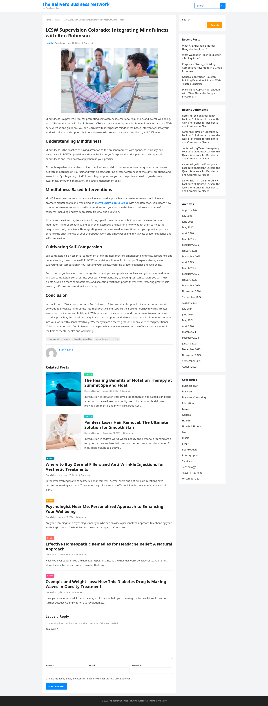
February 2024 (190, 337)
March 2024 (189, 332)
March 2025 (189, 268)
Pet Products (189, 449)
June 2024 (187, 314)
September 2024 (191, 297)
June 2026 (187, 221)
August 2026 (189, 210)
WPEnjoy (162, 700)
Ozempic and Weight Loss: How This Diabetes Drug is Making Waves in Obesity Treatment (106, 584)
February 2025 (190, 274)
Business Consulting (194, 397)
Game (185, 409)
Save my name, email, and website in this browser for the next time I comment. (90, 678)
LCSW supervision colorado (58, 339)
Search (186, 19)
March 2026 (189, 239)
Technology (189, 467)
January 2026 (189, 250)
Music (185, 438)
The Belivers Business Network (75, 4)
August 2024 (189, 303)
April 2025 (188, 262)
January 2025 (189, 279)
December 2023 (191, 349)
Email (93, 665)
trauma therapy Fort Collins (106, 339)
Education (188, 403)
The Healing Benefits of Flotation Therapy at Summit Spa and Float (128, 383)
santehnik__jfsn (191, 180)
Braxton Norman (92, 390)
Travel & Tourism (192, 473)
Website (136, 665)
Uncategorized (190, 478)
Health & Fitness (191, 426)
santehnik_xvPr (191, 164)
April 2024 (188, 326)
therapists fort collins (83, 339)
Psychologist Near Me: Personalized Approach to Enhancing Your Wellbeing (104, 509)
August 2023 (189, 366)
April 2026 (188, 233)
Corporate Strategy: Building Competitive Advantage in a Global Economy (202, 67)
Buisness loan (190, 385)
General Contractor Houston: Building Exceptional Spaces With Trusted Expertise (201, 80)
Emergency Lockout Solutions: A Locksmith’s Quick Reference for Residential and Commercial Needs (201, 121)
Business (187, 391)
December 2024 (191, 285)
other (185, 444)
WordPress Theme (146, 700)
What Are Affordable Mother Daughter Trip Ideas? (198, 47)
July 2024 (187, 308)
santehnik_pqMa (192, 148)
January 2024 (189, 343)
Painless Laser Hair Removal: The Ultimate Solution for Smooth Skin (126, 425)
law (184, 432)
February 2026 (190, 245)
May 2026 (187, 227)
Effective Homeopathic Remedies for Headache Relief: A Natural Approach (109, 546)
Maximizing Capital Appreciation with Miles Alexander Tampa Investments (201, 93)
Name (50, 665)
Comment (52, 628)
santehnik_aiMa (191, 132)
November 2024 (191, 291)
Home (48, 19)
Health (57, 19)
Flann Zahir (60, 43)
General (186, 414)
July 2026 (187, 215)
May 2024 (187, 320)
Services (187, 461)
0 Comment (87, 43)
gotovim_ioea (190, 115)
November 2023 (191, 355)
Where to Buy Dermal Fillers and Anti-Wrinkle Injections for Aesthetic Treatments (105, 467)
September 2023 (191, 361)
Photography (190, 455)
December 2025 (191, 256)
